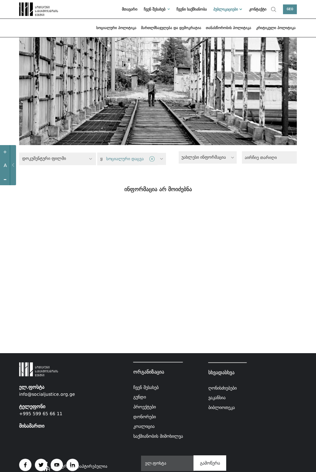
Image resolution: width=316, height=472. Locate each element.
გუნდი (139, 397)
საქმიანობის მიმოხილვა (158, 436)
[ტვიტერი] (41, 465)
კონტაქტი (257, 9)
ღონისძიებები (222, 387)
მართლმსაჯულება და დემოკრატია (171, 28)
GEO (290, 9)
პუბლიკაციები (225, 9)
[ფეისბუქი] (25, 465)
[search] (273, 9)
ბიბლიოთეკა (221, 407)
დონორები (144, 416)
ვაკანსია (217, 397)
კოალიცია (144, 426)
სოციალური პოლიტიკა (116, 28)
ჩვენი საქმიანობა (192, 9)
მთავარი (129, 9)
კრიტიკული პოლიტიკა (276, 28)
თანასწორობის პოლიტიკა (228, 28)
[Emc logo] (33, 9)
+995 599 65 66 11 (40, 413)
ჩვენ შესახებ (154, 9)
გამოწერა (210, 463)
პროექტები (144, 406)
